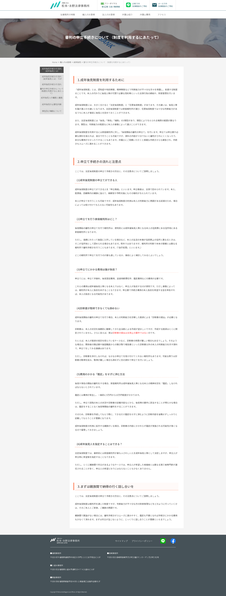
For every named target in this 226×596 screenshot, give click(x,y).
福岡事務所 (56, 553)
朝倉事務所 (56, 577)
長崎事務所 (113, 553)
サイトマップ (121, 540)
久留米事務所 (57, 565)
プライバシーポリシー (142, 540)
